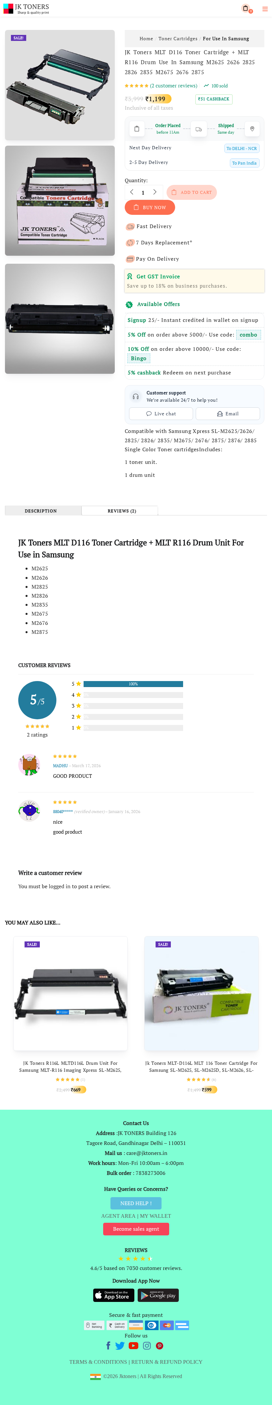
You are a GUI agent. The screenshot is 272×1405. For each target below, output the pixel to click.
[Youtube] (134, 1344)
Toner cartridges (178, 38)
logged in (60, 886)
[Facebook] (109, 1344)
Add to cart (196, 192)
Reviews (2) (122, 511)
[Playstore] (158, 1295)
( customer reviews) (173, 85)
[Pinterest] (160, 1344)
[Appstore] (114, 1295)
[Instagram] (147, 1344)
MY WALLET (155, 1216)
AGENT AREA (118, 1216)
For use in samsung (226, 38)
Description (41, 511)
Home (146, 38)
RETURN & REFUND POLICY (167, 1362)
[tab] (43, 510)
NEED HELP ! (136, 1203)
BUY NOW (154, 207)
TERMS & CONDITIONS (98, 1362)
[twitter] (120, 1344)
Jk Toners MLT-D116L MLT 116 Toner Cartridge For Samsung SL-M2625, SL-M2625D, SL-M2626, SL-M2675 (201, 1070)
